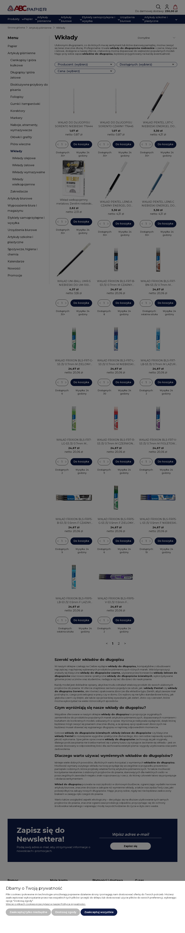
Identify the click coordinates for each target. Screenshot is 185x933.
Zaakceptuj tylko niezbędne (28, 912)
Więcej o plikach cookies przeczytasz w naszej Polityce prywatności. (46, 904)
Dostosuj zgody (65, 912)
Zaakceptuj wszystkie (98, 912)
